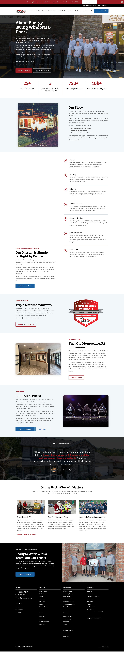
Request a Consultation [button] (101, 11)
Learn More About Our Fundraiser (26, 534)
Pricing (70, 10)
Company (85, 10)
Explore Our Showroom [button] (42, 70)
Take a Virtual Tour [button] (76, 377)
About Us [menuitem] (89, 591)
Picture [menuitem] (41, 604)
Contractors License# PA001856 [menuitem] (95, 612)
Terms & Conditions (103, 648)
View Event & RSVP (89, 2)
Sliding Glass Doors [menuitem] (44, 621)
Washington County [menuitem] (68, 601)
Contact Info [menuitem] (90, 609)
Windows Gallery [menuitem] (43, 606)
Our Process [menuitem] (90, 594)
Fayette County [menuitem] (67, 599)
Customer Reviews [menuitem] (92, 606)
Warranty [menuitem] (65, 624)
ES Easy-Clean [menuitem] (43, 591)
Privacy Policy (105, 646)
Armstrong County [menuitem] (68, 594)
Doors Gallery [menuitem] (42, 624)
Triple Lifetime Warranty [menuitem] (93, 596)
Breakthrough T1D (24, 517)
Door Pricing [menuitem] (66, 621)
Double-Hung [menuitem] (42, 594)
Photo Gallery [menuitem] (66, 636)
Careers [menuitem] (89, 604)
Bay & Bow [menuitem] (42, 601)
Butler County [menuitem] (66, 596)
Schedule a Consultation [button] (25, 286)
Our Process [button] (42, 429)
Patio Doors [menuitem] (42, 616)
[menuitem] (89, 5)
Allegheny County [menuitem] (67, 591)
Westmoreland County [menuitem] (69, 604)
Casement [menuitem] (42, 599)
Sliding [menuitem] (41, 596)
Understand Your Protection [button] (26, 324)
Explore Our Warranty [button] (24, 70)
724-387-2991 (21, 595)
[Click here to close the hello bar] (122, 2)
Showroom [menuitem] (90, 601)
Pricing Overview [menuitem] (67, 616)
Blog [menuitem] (64, 634)
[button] (91, 10)
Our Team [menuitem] (90, 599)
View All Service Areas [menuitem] (68, 606)
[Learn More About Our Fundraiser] (31, 507)
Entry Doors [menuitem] (42, 619)
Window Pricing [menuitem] (67, 619)
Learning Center (62, 10)
